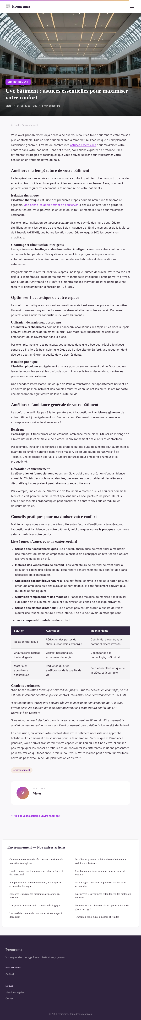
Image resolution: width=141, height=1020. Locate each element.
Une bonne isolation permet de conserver (51, 205)
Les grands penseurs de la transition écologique (34, 905)
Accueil (15, 125)
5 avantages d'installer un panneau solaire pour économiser (100, 884)
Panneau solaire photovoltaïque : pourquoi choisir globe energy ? (102, 907)
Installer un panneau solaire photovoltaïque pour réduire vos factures (101, 861)
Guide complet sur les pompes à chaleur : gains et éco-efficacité (36, 872)
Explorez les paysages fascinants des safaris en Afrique (34, 895)
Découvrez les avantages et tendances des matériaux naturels (103, 895)
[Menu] (132, 6)
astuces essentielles (83, 145)
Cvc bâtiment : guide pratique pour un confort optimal (100, 872)
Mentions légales (15, 992)
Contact (10, 998)
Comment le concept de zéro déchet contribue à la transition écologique (36, 861)
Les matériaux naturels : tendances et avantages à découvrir (35, 915)
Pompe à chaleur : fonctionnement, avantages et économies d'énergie (35, 884)
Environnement (18, 82)
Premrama (18, 6)
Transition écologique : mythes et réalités (97, 916)
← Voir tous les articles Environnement (35, 815)
